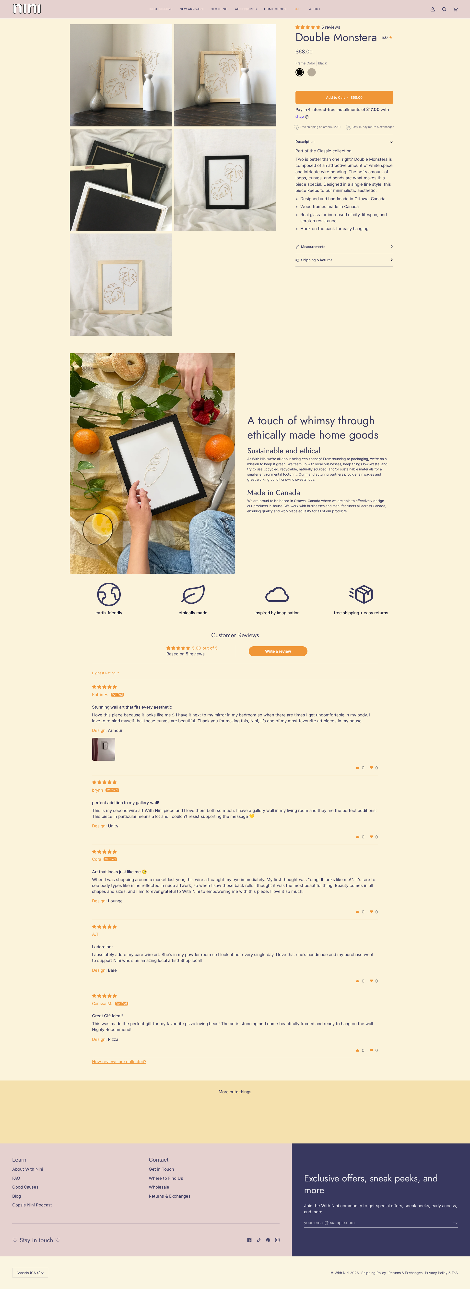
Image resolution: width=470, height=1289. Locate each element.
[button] (219, 9)
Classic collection (334, 150)
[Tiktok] (259, 1240)
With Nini (342, 1273)
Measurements (313, 247)
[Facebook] (249, 1240)
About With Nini (27, 1169)
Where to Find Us (166, 1178)
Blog (16, 1196)
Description (304, 141)
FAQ (16, 1178)
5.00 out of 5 (205, 648)
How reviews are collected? (119, 1061)
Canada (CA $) (28, 1273)
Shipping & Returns (316, 260)
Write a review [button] (278, 651)
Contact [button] (158, 1159)
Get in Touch (161, 1169)
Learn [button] (19, 1159)
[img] (104, 686)
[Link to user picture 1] (104, 749)
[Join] (451, 1223)
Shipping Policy (373, 1273)
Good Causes (25, 1187)
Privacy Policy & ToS (441, 1273)
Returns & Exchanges (169, 1196)
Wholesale (159, 1187)
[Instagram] (277, 1240)
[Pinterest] (268, 1240)
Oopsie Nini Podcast (32, 1205)
